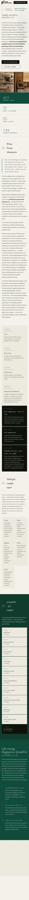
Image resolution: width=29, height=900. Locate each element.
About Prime (8, 870)
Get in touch (8, 865)
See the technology (10, 62)
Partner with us (20, 2)
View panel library (10, 66)
